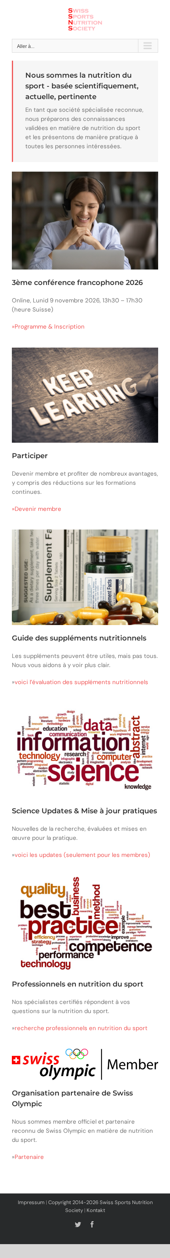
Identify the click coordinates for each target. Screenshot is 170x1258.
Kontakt (96, 1210)
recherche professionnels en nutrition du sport (81, 1028)
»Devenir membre (36, 509)
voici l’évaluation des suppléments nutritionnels (81, 682)
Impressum (31, 1202)
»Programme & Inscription (48, 327)
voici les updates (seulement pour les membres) (82, 855)
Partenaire (29, 1157)
